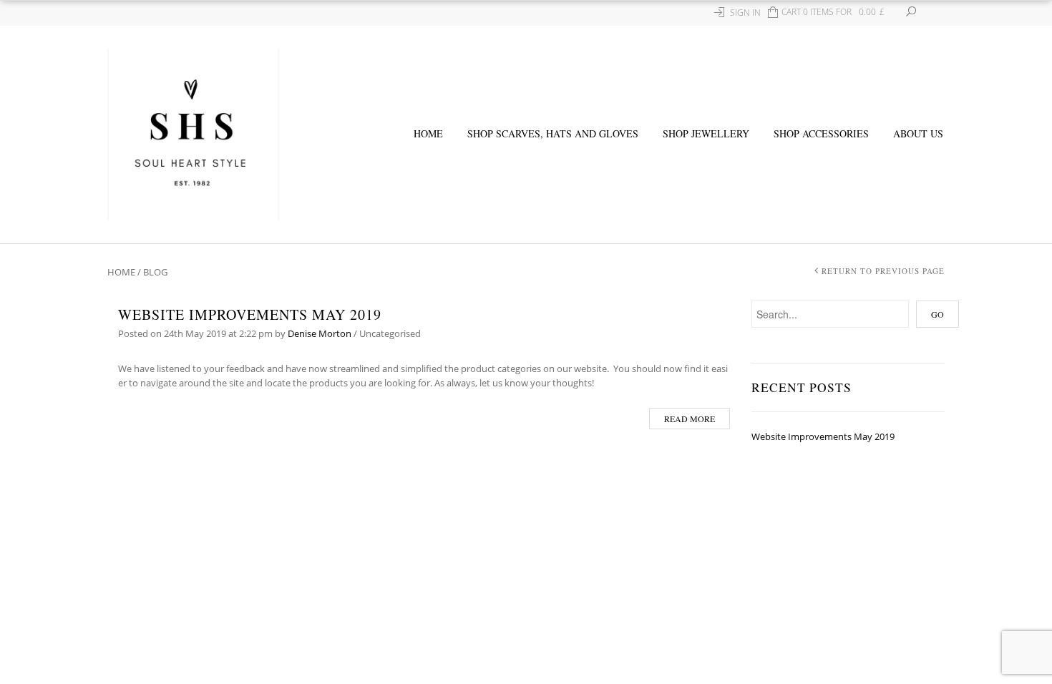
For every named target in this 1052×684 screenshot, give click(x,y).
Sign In (745, 12)
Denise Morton (319, 333)
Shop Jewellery (706, 133)
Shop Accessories (821, 133)
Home (428, 133)
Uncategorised (390, 333)
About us (918, 133)
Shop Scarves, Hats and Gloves (552, 133)
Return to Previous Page (883, 270)
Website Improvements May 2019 (249, 314)
